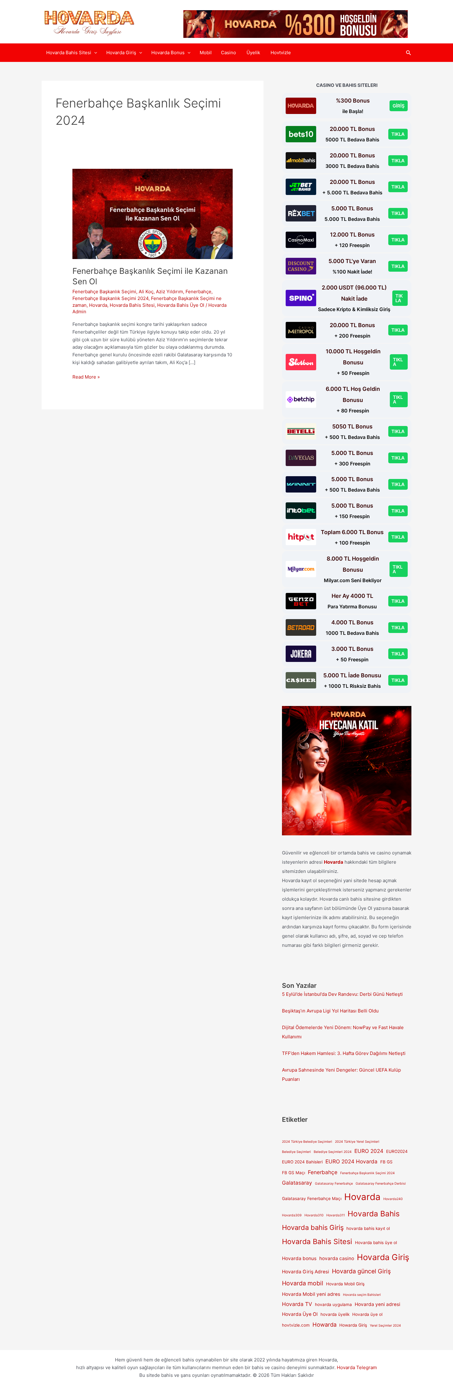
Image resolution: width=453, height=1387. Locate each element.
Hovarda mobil (302, 1283)
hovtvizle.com (296, 1325)
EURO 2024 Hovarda (351, 1161)
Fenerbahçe (198, 291)
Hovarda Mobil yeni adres (311, 1294)
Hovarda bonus (299, 1258)
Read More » (86, 377)
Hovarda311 (335, 1215)
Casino (229, 52)
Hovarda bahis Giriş (313, 1227)
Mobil (206, 52)
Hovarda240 (393, 1199)
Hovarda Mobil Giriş (345, 1283)
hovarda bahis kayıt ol (368, 1228)
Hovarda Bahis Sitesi (68, 52)
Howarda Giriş (353, 1325)
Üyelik (254, 52)
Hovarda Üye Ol (300, 1314)
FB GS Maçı (293, 1172)
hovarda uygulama (333, 1304)
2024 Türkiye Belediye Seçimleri (307, 1142)
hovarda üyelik (334, 1314)
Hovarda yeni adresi (377, 1304)
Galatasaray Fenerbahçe (334, 1184)
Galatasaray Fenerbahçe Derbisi (381, 1184)
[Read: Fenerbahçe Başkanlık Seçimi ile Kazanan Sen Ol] (152, 214)
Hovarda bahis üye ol (376, 1242)
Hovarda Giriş (121, 52)
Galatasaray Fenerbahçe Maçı (311, 1198)
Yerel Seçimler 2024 (385, 1326)
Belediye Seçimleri (296, 1152)
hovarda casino (336, 1258)
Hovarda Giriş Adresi (305, 1272)
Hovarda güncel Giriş (361, 1271)
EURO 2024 (368, 1151)
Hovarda (98, 305)
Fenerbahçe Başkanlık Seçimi (104, 291)
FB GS (386, 1161)
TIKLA (398, 134)
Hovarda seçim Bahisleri (362, 1295)
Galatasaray (297, 1182)
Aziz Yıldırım (169, 291)
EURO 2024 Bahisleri (302, 1161)
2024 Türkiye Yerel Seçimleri (357, 1142)
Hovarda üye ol (367, 1314)
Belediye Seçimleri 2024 (333, 1152)
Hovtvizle (281, 52)
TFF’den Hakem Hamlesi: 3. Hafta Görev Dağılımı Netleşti (344, 1053)
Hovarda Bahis (374, 1213)
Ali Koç (146, 291)
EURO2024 (397, 1151)
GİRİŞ (399, 106)
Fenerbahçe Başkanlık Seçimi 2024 (110, 298)
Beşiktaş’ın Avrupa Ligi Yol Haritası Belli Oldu (330, 1011)
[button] (94, 52)
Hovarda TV (297, 1304)
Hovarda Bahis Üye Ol (180, 305)
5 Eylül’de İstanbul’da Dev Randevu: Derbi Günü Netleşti (342, 994)
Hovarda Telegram (357, 1367)
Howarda (324, 1324)
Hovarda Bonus (168, 52)
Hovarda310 (314, 1215)
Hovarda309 (292, 1215)
